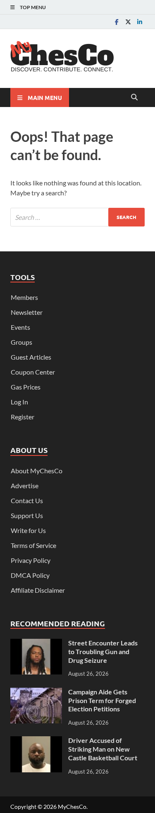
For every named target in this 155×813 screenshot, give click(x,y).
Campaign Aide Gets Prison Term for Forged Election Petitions (102, 700)
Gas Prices (26, 387)
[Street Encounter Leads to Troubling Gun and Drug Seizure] (36, 643)
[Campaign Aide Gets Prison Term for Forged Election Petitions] (36, 692)
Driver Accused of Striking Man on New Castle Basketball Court (102, 749)
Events (20, 327)
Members (24, 297)
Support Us (27, 515)
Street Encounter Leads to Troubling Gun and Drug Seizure (103, 651)
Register (22, 417)
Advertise (24, 485)
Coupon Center (33, 372)
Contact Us (27, 500)
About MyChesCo (36, 471)
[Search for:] (77, 217)
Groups (21, 342)
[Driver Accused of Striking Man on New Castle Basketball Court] (36, 741)
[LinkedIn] (140, 22)
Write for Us (28, 530)
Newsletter (27, 312)
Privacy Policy (30, 560)
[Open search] (134, 97)
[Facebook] (117, 22)
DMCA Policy (30, 575)
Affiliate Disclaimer (38, 590)
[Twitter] (128, 22)
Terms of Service (33, 545)
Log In (19, 402)
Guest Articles (31, 357)
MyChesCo (72, 806)
